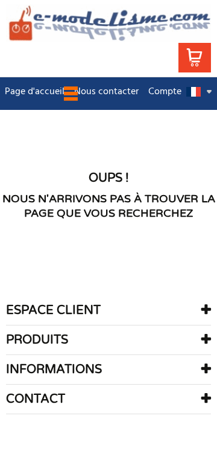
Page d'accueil (34, 92)
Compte (164, 92)
